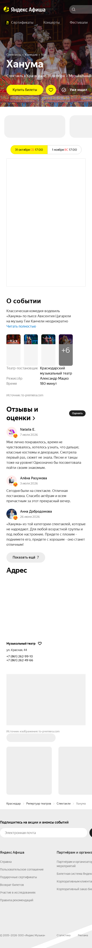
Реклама (83, 935)
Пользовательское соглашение (22, 869)
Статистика (63, 935)
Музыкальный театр (21, 643)
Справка (6, 861)
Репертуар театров (38, 803)
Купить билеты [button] (25, 90)
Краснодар (13, 803)
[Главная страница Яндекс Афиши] (6, 9)
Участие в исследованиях (18, 892)
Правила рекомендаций (16, 900)
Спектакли (64, 803)
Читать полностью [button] (21, 326)
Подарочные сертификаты (18, 877)
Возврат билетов (12, 885)
